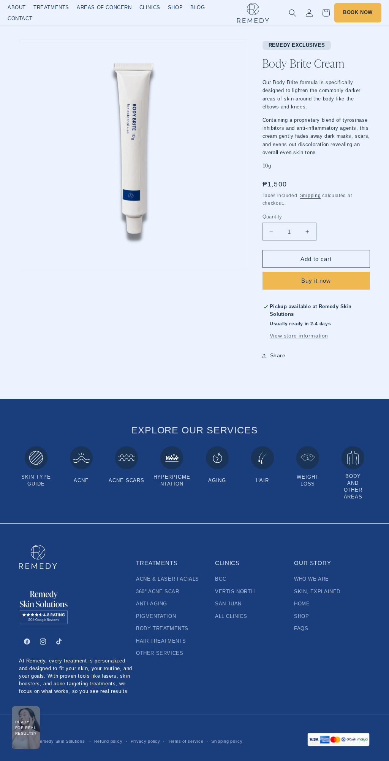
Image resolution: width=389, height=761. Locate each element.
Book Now (358, 12)
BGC (220, 579)
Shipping (310, 195)
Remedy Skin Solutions (61, 741)
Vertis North (235, 591)
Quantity (272, 217)
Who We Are (311, 579)
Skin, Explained (317, 591)
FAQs (301, 628)
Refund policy (108, 741)
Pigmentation (156, 616)
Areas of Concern (104, 7)
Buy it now (316, 280)
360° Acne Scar (157, 591)
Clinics (149, 7)
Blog (197, 7)
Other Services (159, 653)
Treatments (51, 7)
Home (302, 604)
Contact (20, 18)
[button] (292, 13)
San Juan (228, 604)
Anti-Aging (151, 604)
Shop (175, 7)
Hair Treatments (161, 641)
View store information (299, 336)
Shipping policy (227, 741)
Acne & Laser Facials (167, 579)
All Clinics (231, 616)
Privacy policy (145, 741)
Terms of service (185, 741)
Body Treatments (162, 628)
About (17, 7)
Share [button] (278, 355)
